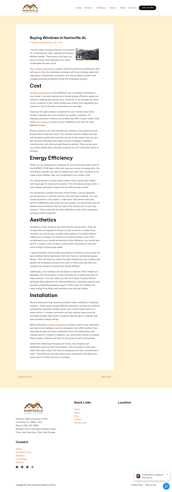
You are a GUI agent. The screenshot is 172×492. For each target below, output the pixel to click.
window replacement (45, 68)
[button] (93, 8)
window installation (57, 324)
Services (88, 8)
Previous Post (24, 376)
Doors (112, 8)
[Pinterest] (27, 467)
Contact (131, 8)
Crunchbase (21, 459)
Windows (101, 8)
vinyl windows (42, 122)
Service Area (80, 422)
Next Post (107, 376)
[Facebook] (17, 467)
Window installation (39, 92)
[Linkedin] (22, 467)
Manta (19, 449)
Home (79, 8)
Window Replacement (42, 42)
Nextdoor (20, 455)
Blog (76, 416)
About (123, 8)
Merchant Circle (23, 452)
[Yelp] (32, 467)
